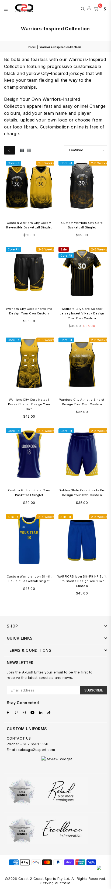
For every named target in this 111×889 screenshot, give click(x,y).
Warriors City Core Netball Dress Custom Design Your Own (29, 404)
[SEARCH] (82, 8)
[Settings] (103, 8)
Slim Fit (13, 517)
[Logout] (89, 8)
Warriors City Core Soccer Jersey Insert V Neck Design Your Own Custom (82, 313)
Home (32, 47)
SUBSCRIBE (93, 690)
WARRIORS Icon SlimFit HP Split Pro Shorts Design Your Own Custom (82, 581)
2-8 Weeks (46, 163)
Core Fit (13, 163)
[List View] (29, 150)
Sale (63, 249)
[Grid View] (22, 150)
